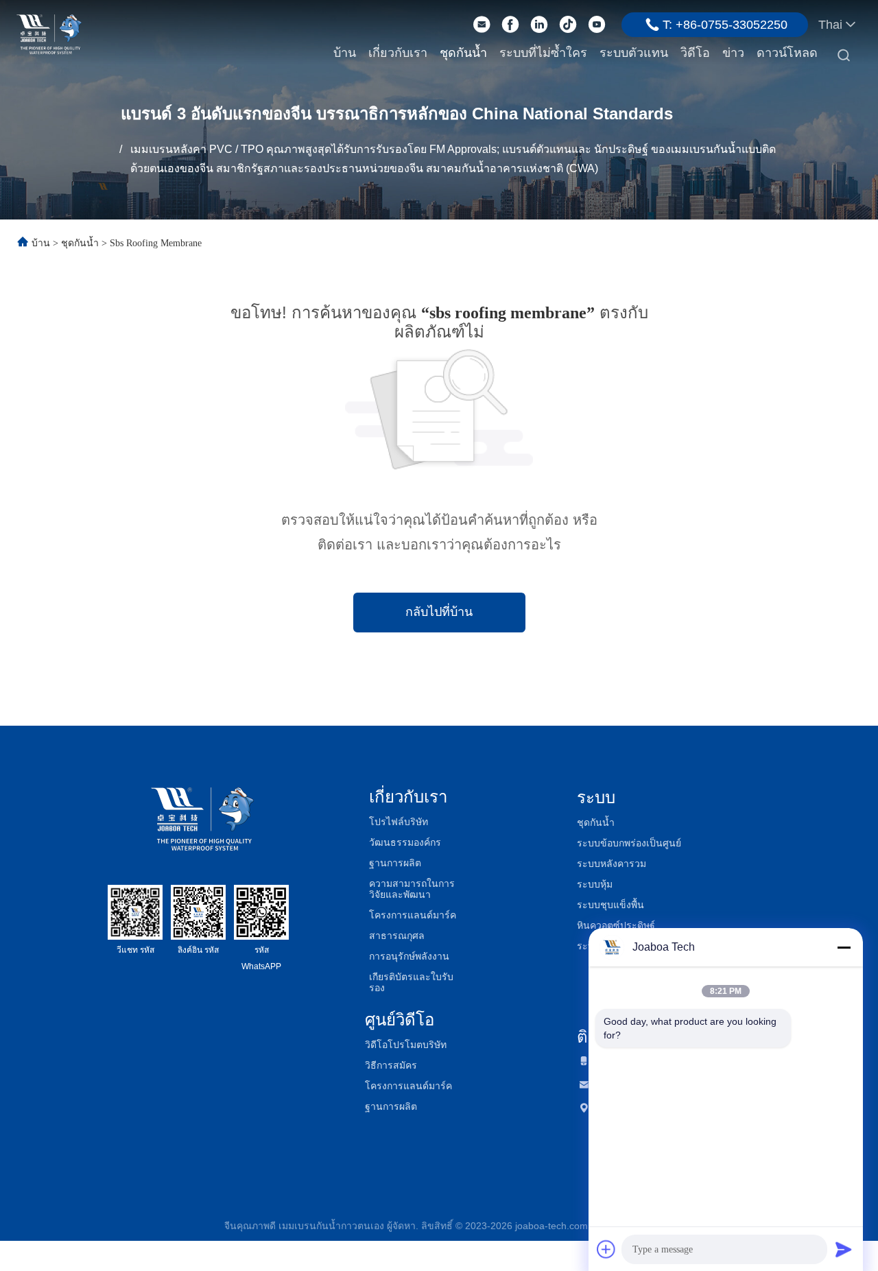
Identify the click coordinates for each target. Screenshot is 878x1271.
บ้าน (344, 53)
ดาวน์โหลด (787, 53)
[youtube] (596, 24)
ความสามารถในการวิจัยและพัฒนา (412, 889)
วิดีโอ (695, 53)
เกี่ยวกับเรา (397, 53)
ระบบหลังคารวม (611, 863)
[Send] (844, 1249)
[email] (481, 24)
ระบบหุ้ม (595, 884)
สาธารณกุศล (397, 935)
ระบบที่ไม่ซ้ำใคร (543, 53)
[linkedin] (539, 24)
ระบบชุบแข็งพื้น (610, 904)
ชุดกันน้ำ (463, 53)
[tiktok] (568, 24)
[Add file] (606, 1249)
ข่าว (733, 53)
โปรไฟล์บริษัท (398, 821)
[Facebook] (510, 24)
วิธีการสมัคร (391, 1065)
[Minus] (843, 947)
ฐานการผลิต (395, 862)
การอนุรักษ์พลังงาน (409, 956)
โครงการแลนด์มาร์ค (412, 915)
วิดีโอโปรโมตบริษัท (406, 1044)
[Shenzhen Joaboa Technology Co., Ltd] (49, 32)
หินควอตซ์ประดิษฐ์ (616, 925)
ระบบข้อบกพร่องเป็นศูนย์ (629, 843)
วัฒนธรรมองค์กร (405, 842)
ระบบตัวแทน (634, 53)
